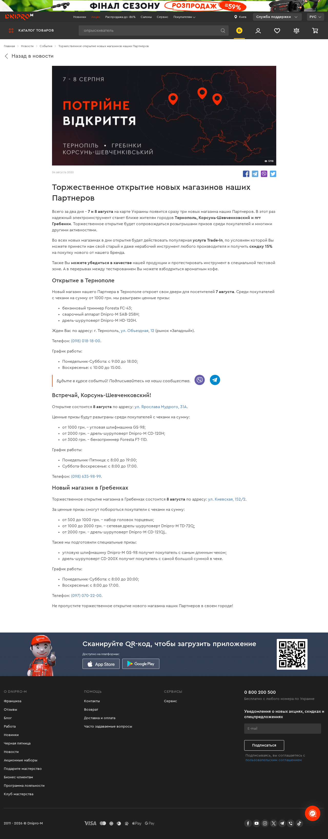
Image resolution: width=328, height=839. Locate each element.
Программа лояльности (24, 786)
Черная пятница (17, 743)
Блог (8, 718)
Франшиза (12, 701)
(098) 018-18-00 (85, 341)
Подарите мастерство (23, 769)
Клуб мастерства (18, 794)
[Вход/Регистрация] (258, 30)
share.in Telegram (255, 174)
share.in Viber (264, 174)
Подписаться (264, 745)
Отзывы (10, 709)
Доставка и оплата (99, 718)
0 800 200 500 (260, 692)
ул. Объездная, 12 (137, 331)
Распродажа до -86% (120, 16)
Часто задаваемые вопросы (108, 726)
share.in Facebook (246, 174)
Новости (11, 752)
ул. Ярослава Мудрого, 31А (161, 407)
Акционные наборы (20, 760)
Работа (10, 726)
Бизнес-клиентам (18, 777)
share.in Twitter (273, 174)
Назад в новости (33, 56)
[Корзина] (315, 30)
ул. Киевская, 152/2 (226, 499)
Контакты (92, 701)
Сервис (162, 16)
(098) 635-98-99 (86, 476)
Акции (95, 16)
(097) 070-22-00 (86, 596)
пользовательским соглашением (273, 760)
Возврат (91, 709)
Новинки (79, 16)
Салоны (146, 16)
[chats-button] (312, 813)
